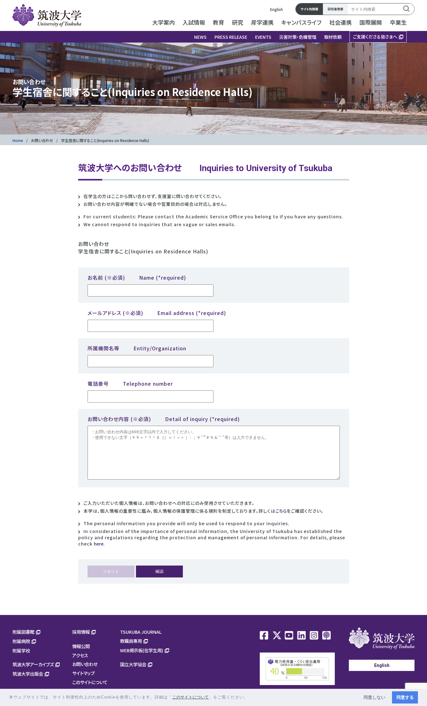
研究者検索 (335, 9)
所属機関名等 (137, 348)
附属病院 (21, 641)
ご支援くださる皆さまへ (375, 36)
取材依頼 (333, 37)
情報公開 (81, 646)
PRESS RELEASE (230, 37)
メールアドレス (157, 313)
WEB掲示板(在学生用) (141, 650)
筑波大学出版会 (28, 673)
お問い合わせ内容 (164, 419)
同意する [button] (405, 697)
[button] (250, 697)
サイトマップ (83, 673)
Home (18, 140)
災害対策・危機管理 (297, 37)
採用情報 (81, 631)
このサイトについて (90, 682)
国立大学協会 (133, 664)
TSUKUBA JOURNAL (141, 631)
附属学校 (21, 650)
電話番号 (130, 383)
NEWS (200, 37)
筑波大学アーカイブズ (33, 664)
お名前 (137, 277)
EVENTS (263, 37)
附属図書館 (23, 631)
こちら (281, 511)
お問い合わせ (42, 140)
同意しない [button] (374, 697)
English (276, 9)
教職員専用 (131, 640)
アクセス (80, 655)
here (98, 544)
